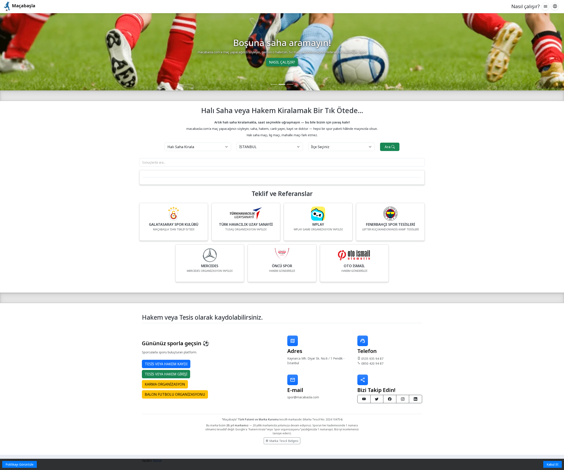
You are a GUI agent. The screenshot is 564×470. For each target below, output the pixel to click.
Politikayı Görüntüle (19, 464)
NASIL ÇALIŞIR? (282, 62)
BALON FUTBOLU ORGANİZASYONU (175, 394)
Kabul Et (552, 464)
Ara (388, 146)
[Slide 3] (290, 84)
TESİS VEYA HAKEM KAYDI (166, 364)
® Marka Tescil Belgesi (282, 441)
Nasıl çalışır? (525, 6)
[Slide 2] (282, 84)
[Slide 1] (274, 84)
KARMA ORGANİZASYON (165, 384)
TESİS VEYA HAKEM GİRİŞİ (166, 374)
